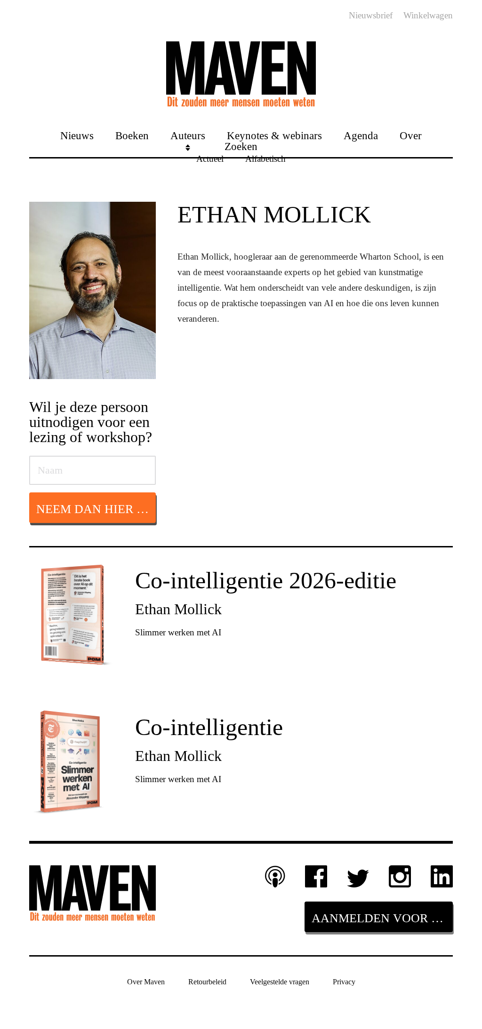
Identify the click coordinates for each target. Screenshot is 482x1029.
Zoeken (241, 146)
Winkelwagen (428, 15)
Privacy (344, 982)
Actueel (210, 158)
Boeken (132, 135)
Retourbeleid (207, 982)
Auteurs (187, 135)
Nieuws (77, 135)
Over (411, 135)
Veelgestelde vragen (279, 982)
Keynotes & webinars (274, 135)
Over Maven (146, 982)
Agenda (361, 135)
